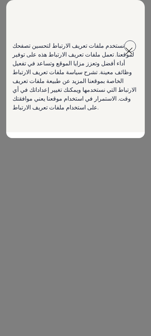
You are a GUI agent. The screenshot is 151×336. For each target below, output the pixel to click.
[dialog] (75, 168)
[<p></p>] (130, 46)
